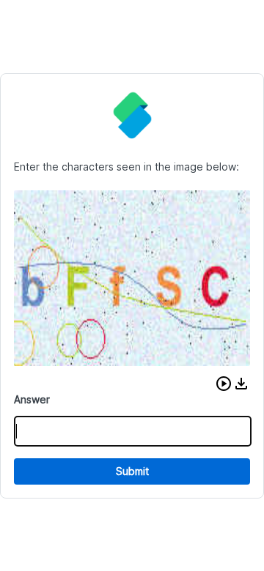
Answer (32, 399)
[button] (223, 383)
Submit (132, 471)
